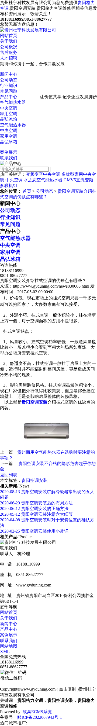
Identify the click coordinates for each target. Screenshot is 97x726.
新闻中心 (8, 74)
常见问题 (8, 91)
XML (5, 651)
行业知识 (8, 85)
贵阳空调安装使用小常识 (34, 531)
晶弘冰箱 (8, 119)
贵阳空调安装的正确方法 (34, 508)
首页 (27, 191)
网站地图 (8, 646)
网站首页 (8, 35)
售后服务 (8, 52)
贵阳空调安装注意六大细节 (36, 514)
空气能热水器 (13, 102)
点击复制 (67, 689)
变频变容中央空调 (43, 174)
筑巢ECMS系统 (37, 711)
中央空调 (8, 108)
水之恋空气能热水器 (43, 180)
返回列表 (8, 474)
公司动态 (8, 80)
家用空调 (8, 113)
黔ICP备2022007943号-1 (39, 717)
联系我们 (8, 158)
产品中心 (8, 96)
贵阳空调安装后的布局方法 (36, 503)
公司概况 (8, 47)
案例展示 (8, 152)
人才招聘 (8, 58)
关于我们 (8, 41)
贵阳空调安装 (34, 480)
